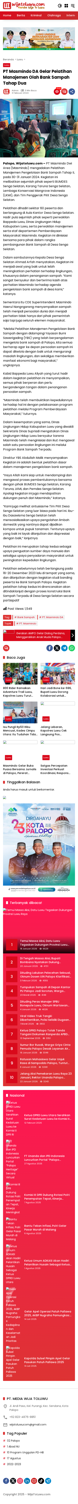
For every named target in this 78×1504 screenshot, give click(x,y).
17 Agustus (14, 1458)
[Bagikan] (72, 91)
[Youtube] (34, 1481)
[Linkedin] (27, 1481)
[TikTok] (41, 1481)
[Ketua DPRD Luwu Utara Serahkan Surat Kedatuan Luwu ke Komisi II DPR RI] (13, 1119)
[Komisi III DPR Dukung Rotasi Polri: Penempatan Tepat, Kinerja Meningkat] (13, 1198)
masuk (23, 789)
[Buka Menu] (66, 5)
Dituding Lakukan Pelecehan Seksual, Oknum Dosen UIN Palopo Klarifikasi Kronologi (45, 974)
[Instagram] (20, 1481)
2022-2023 (14, 1464)
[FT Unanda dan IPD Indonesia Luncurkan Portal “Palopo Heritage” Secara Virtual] (13, 1159)
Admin (15, 91)
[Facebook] (49, 648)
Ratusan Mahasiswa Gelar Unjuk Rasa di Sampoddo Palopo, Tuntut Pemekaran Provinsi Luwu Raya (44, 1061)
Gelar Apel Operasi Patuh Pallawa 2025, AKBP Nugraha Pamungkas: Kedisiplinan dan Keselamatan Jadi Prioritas (47, 1313)
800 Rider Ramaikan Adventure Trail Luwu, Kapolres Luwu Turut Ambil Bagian (17, 692)
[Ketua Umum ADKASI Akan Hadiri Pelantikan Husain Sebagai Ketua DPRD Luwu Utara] (13, 1264)
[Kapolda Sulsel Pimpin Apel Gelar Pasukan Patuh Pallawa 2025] (13, 1362)
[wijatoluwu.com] (24, 5)
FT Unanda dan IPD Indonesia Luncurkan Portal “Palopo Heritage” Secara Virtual (44, 1158)
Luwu (6, 65)
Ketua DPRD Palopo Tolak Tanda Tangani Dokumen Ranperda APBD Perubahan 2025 (44, 1032)
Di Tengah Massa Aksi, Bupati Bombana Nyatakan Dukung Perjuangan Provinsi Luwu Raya (41, 960)
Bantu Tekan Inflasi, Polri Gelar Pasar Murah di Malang (45, 1227)
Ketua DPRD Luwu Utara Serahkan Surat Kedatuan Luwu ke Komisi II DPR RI (47, 1117)
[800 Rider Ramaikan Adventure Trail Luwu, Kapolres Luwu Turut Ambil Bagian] (20, 673)
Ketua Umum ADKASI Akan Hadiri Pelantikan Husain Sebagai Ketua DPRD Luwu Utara (47, 1262)
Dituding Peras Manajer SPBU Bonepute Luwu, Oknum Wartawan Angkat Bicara (44, 1003)
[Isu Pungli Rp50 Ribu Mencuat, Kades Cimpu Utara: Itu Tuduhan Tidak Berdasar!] (20, 712)
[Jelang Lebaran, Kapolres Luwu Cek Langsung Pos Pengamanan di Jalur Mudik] (58, 712)
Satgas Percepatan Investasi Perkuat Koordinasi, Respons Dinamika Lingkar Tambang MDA (55, 769)
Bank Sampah (26, 617)
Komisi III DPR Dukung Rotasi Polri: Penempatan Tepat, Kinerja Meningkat (47, 1197)
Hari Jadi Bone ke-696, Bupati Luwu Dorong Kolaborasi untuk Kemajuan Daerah (56, 692)
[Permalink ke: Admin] (7, 91)
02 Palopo (13, 1441)
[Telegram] (64, 648)
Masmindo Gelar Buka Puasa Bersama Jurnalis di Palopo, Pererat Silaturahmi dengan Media (19, 769)
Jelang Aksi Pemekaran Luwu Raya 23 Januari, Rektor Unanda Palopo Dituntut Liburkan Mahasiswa (46, 1075)
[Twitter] (57, 648)
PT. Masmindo (27, 623)
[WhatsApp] (72, 648)
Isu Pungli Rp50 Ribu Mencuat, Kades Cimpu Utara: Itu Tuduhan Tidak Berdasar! (20, 730)
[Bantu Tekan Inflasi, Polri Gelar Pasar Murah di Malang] (13, 1229)
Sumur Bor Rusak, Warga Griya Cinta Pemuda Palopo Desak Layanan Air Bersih (45, 1047)
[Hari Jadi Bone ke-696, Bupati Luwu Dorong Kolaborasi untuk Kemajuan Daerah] (58, 673)
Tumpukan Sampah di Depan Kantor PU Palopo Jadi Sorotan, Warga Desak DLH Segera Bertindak (45, 989)
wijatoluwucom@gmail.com (27, 1424)
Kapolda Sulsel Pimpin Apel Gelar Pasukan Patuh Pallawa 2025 (47, 1360)
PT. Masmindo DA (52, 617)
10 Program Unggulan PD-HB (25, 1452)
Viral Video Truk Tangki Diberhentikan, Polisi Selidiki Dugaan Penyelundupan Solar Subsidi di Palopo (44, 1018)
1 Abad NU (13, 1446)
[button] (60, 5)
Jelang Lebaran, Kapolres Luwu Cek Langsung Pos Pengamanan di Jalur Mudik (55, 730)
